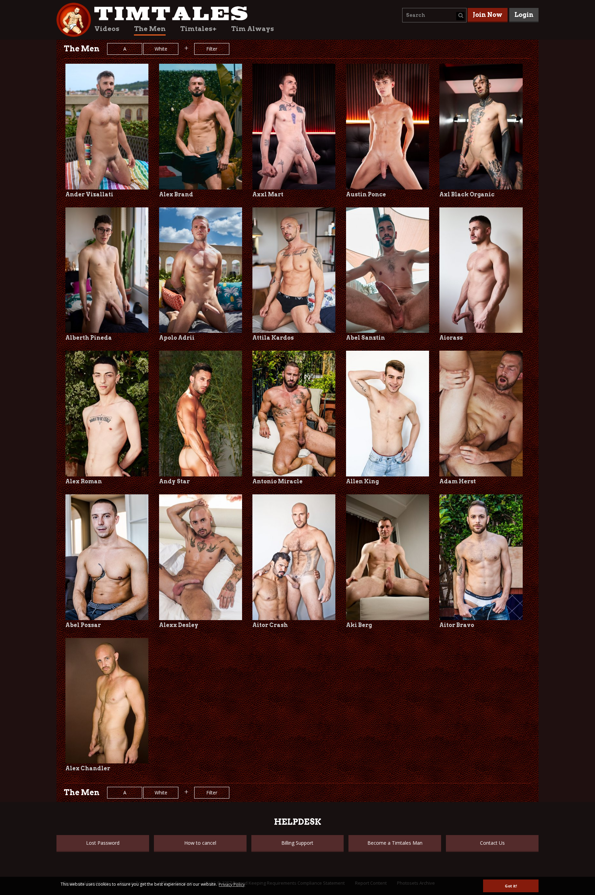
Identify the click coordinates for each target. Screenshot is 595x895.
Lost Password (102, 843)
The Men (150, 28)
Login (523, 14)
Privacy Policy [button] (232, 884)
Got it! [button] (511, 885)
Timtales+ (198, 28)
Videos (106, 28)
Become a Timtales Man (394, 843)
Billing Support (297, 843)
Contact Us (492, 843)
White (161, 48)
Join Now (487, 14)
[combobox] (434, 15)
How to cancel (200, 843)
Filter (211, 48)
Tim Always (252, 28)
